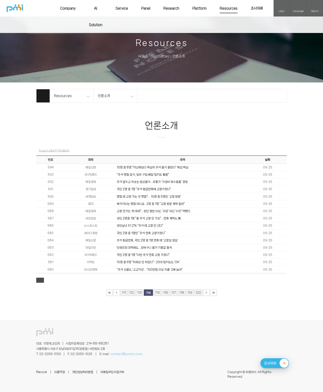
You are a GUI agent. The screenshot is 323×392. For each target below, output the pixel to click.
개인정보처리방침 (82, 372)
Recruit (41, 372)
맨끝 (213, 292)
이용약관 (59, 372)
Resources (229, 8)
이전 (116, 292)
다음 (206, 292)
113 (139, 292)
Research (171, 8)
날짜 (267, 159)
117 (173, 292)
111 (124, 292)
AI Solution (95, 16)
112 (131, 292)
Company (68, 8)
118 (181, 292)
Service (122, 8)
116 (165, 292)
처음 (109, 292)
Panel (145, 8)
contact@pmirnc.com (127, 354)
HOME (143, 56)
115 (157, 292)
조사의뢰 (257, 8)
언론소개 (178, 56)
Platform (199, 8)
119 (189, 292)
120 (198, 292)
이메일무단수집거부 (112, 372)
